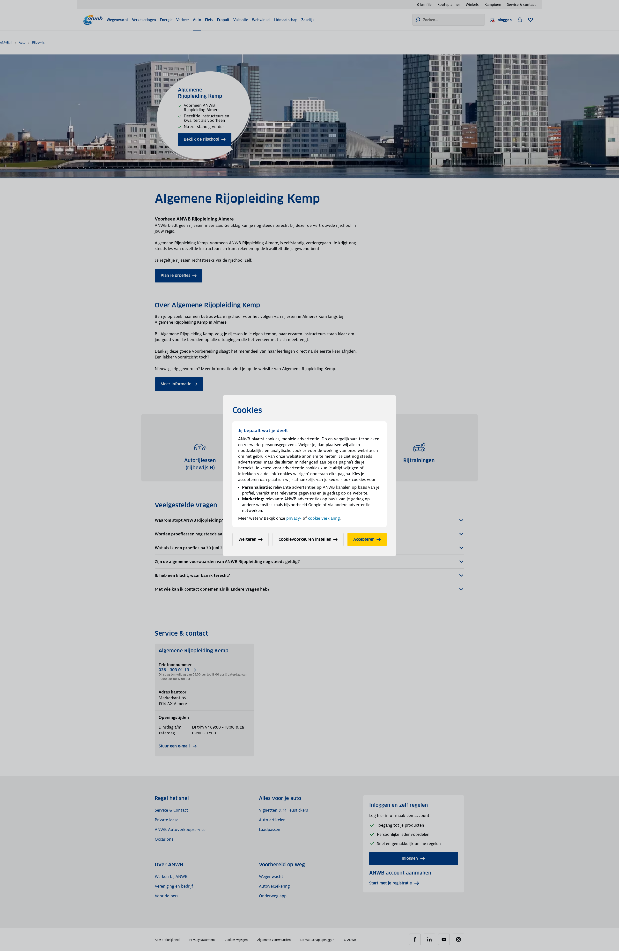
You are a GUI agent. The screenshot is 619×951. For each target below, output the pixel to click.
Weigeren (247, 539)
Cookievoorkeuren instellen (305, 539)
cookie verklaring (324, 518)
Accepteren (364, 539)
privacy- (294, 518)
